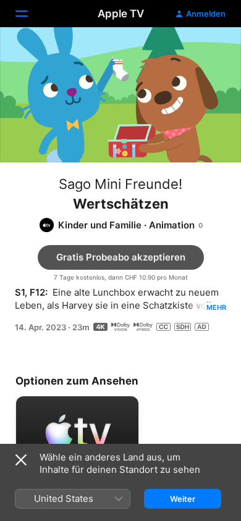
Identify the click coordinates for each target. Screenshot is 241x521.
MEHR (216, 307)
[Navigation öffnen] (29, 13)
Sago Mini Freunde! (120, 184)
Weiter (182, 499)
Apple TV (121, 13)
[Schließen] (21, 459)
